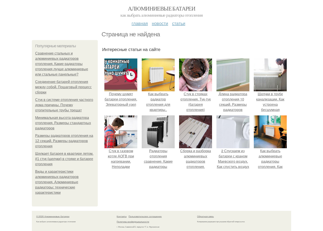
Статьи (178, 23)
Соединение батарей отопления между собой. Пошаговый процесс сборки (63, 87)
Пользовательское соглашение (145, 216)
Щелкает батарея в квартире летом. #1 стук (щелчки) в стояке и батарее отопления (64, 159)
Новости (160, 23)
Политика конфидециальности (133, 221)
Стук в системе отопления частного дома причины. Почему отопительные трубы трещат (64, 105)
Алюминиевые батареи (161, 8)
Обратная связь (205, 216)
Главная (140, 23)
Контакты (122, 216)
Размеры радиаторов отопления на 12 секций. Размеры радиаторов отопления (64, 141)
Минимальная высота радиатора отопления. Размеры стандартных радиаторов (63, 123)
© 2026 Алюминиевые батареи (52, 216)
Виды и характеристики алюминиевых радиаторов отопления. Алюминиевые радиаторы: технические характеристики (57, 182)
